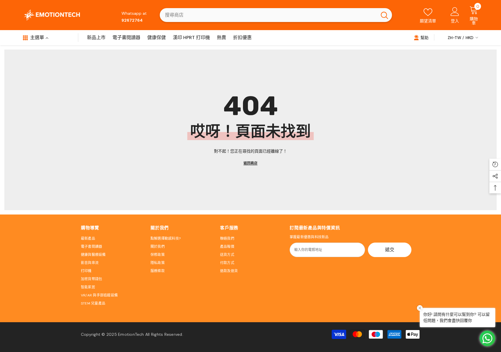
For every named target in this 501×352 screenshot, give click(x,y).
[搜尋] (276, 15)
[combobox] (268, 15)
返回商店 (250, 163)
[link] (421, 37)
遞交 (389, 250)
